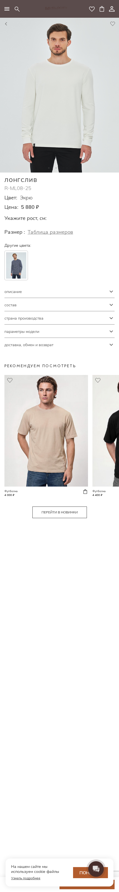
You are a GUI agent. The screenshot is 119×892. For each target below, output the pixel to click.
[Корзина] (102, 9)
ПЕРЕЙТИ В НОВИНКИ (60, 512)
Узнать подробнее (25, 878)
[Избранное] (92, 9)
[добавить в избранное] (112, 24)
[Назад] (6, 24)
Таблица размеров (50, 232)
